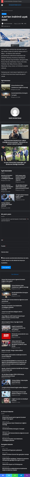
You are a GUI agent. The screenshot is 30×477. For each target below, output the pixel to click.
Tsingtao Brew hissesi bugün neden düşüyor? (22, 196)
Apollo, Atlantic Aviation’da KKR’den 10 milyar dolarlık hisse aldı (7, 187)
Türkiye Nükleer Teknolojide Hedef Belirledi (6, 204)
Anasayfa (5, 10)
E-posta (3, 246)
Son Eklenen (15, 274)
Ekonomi (10, 10)
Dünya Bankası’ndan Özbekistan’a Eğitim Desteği (20, 286)
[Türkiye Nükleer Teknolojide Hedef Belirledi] (7, 197)
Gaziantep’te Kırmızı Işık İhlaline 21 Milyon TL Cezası (19, 392)
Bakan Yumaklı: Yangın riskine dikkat (12, 350)
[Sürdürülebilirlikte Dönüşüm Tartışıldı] (5, 95)
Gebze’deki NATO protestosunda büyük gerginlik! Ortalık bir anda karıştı (19, 343)
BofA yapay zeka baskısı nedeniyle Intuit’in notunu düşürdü (21, 178)
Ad (2, 240)
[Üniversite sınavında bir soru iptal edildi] (6, 336)
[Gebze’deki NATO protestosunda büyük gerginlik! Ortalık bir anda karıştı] (6, 343)
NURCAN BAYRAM (8, 23)
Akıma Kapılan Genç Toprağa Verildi (12, 322)
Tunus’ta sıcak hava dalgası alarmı (12, 311)
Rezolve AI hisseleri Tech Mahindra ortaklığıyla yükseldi (7, 177)
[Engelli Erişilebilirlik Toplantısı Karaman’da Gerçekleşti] (6, 329)
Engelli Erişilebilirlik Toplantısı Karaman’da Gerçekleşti (18, 328)
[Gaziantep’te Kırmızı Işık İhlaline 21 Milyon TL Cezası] (6, 394)
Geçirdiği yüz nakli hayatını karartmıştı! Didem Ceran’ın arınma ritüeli (13, 316)
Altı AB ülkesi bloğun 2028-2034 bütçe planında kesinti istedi (22, 186)
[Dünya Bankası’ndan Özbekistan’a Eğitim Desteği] (5, 87)
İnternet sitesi (4, 252)
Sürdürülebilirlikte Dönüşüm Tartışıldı (13, 1)
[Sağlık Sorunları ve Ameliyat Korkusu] (6, 400)
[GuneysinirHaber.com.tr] (15, 5)
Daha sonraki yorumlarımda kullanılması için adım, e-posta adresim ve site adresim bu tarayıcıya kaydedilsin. (15, 260)
